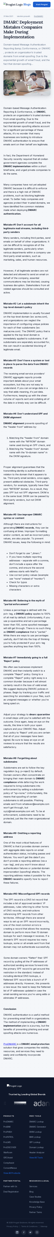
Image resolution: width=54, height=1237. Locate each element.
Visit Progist (42, 4)
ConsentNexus (10, 1168)
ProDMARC (38, 16)
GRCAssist (8, 1157)
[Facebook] (23, 1232)
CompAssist (8, 1163)
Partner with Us (10, 1186)
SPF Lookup (34, 1142)
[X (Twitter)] (30, 1232)
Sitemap (43, 1226)
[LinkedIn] (17, 1232)
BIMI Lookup (35, 1137)
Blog (31, 1192)
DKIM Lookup (35, 1132)
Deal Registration (11, 1192)
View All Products (11, 1173)
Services (33, 1186)
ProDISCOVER (9, 1147)
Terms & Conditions (29, 1226)
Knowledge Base (37, 1202)
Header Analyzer (37, 1152)
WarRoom (7, 1152)
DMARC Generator (37, 1127)
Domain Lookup (36, 1147)
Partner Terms (35, 1212)
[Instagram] (37, 1232)
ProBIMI (6, 1127)
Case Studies (35, 1197)
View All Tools (36, 1157)
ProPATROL (8, 1137)
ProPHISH (7, 1132)
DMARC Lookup (36, 1122)
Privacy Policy (35, 1207)
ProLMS (7, 1142)
